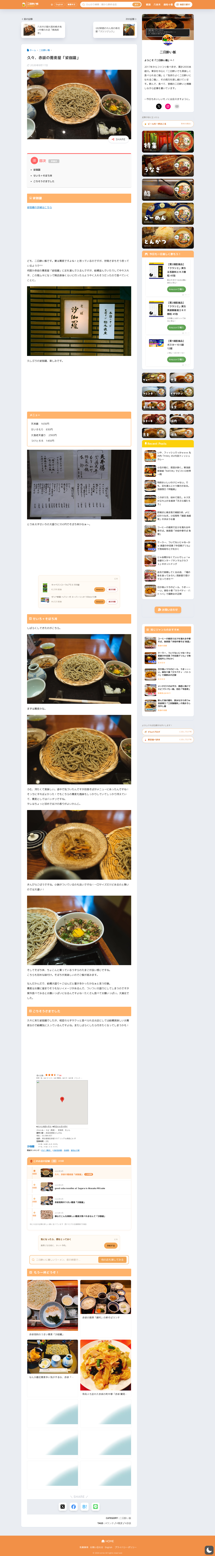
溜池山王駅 (75, 1150)
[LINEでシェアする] (96, 1507)
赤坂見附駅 (57, 1150)
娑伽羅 (36, 169)
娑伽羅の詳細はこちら (39, 207)
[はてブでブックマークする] (85, 1507)
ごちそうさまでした (43, 181)
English (108, 1547)
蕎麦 (120, 1523)
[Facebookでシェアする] (74, 1507)
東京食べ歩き (168, 739)
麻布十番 (168, 4)
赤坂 (129, 1523)
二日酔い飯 (125, 1518)
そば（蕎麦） (46, 1150)
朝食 (148, 4)
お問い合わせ (170, 610)
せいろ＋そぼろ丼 (42, 175)
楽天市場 (112, 589)
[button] (209, 1550)
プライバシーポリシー (126, 1547)
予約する (111, 1245)
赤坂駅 (66, 1150)
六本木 (157, 4)
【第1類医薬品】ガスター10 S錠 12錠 (176, 344)
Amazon (99, 589)
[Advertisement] (79, 234)
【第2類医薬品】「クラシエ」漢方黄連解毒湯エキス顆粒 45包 (176, 308)
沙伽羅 (31, 1146)
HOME (109, 1541)
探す (137, 4)
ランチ (110, 1523)
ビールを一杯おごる (168, 123)
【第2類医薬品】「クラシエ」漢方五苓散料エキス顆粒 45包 (176, 270)
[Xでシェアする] (63, 1507)
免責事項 (84, 1547)
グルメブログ (168, 731)
